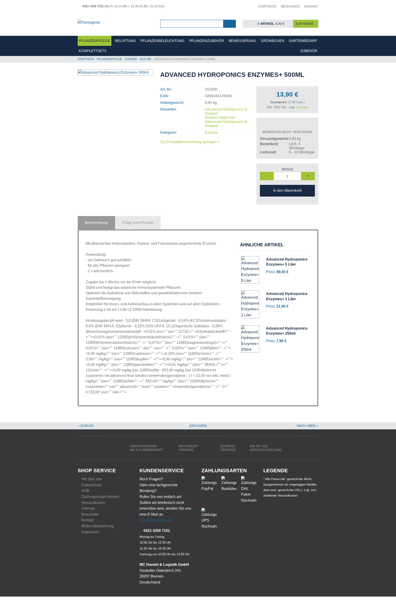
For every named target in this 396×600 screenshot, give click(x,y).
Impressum (90, 532)
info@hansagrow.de (156, 520)
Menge (287, 169)
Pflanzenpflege (109, 59)
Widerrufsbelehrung (97, 526)
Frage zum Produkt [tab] (137, 223)
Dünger (131, 59)
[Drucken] (198, 426)
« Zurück (86, 426)
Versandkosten (93, 503)
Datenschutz (91, 485)
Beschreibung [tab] (96, 223)
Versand (302, 107)
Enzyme (145, 59)
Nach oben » (307, 426)
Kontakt (87, 520)
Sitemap (88, 508)
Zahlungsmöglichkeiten (100, 497)
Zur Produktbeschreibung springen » (190, 142)
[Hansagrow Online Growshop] (115, 24)
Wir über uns (91, 479)
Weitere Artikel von (226, 122)
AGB (85, 491)
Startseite (86, 59)
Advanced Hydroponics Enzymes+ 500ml (185, 59)
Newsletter (90, 514)
